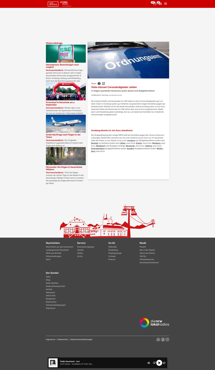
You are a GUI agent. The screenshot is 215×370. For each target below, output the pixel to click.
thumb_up (164, 362)
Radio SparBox (52, 283)
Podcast (111, 259)
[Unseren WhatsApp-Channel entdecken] (158, 339)
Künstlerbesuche (147, 259)
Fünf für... (143, 256)
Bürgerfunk (50, 299)
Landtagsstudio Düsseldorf (57, 250)
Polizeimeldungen (53, 256)
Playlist (143, 247)
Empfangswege (114, 253)
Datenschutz (51, 302)
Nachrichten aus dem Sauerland (59, 247)
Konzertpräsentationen (149, 262)
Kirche (79, 256)
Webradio (112, 247)
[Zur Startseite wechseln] (53, 4)
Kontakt (49, 289)
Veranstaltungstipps (85, 247)
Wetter (80, 253)
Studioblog (113, 250)
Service (81, 243)
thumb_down (154, 362)
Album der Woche (147, 253)
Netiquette (50, 292)
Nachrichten (53, 243)
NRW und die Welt (53, 253)
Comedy (112, 256)
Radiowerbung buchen (55, 286)
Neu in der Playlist (147, 250)
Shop (48, 280)
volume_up (148, 363)
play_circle (159, 362)
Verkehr (80, 250)
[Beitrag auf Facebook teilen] (99, 83)
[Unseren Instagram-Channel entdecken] (167, 339)
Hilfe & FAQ (50, 296)
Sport (48, 259)
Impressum (50, 308)
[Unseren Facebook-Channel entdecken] (163, 339)
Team (48, 277)
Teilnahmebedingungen (56, 305)
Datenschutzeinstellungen (81, 339)
